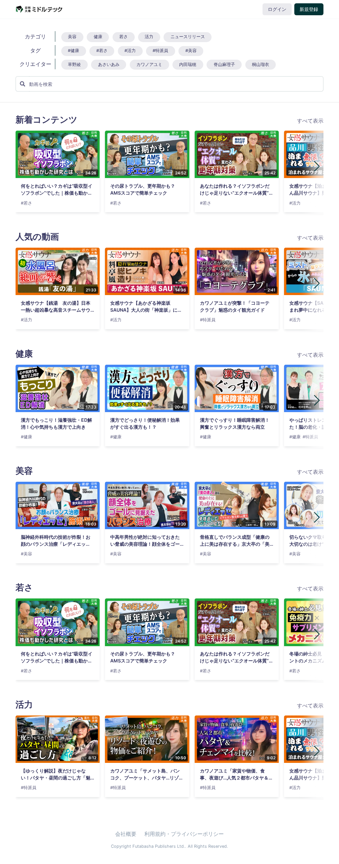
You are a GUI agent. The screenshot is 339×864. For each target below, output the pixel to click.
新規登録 (309, 9)
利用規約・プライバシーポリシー (184, 834)
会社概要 (125, 834)
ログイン (277, 9)
